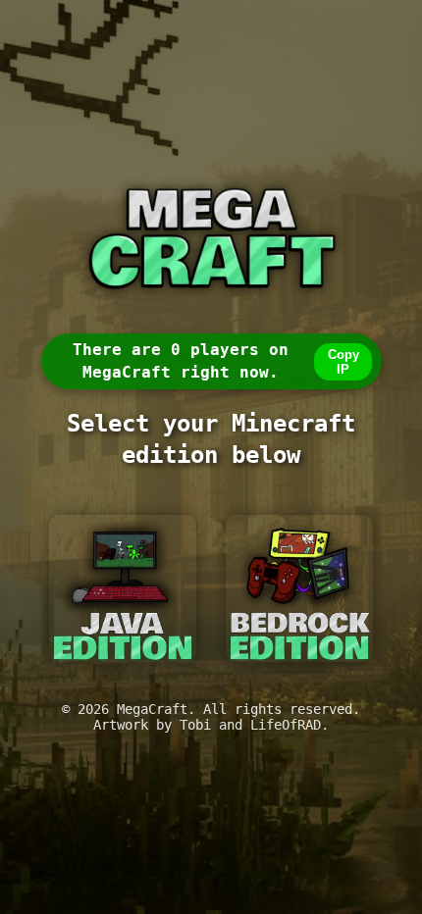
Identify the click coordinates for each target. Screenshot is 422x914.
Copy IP (343, 362)
